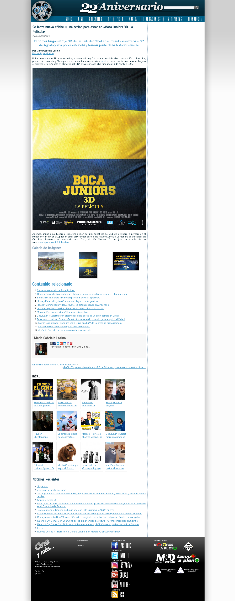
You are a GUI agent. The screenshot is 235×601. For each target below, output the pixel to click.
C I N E (80, 19)
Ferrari (40, 528)
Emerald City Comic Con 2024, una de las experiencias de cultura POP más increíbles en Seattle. (87, 520)
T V (109, 19)
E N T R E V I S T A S (174, 19)
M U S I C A (133, 19)
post (104, 61)
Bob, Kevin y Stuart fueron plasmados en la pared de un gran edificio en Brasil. (78, 315)
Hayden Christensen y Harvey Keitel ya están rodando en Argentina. (73, 304)
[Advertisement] (176, 45)
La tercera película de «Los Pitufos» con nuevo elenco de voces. (70, 308)
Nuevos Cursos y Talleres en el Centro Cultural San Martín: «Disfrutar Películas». (78, 531)
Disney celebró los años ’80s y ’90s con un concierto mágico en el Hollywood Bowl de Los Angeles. (89, 513)
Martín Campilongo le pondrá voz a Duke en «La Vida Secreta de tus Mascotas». (80, 323)
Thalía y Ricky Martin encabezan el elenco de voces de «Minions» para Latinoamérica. (82, 294)
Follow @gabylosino (43, 53)
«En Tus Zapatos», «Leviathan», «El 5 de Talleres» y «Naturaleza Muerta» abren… (104, 367)
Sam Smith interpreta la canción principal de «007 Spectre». (68, 297)
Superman (42, 486)
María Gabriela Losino (50, 338)
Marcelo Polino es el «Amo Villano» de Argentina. (63, 312)
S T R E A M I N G (95, 19)
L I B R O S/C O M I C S (152, 19)
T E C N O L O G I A (194, 19)
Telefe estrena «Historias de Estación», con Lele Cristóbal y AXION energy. (76, 510)
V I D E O (120, 19)
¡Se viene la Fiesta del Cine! (51, 490)
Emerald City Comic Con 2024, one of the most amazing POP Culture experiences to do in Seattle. (88, 524)
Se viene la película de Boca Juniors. (56, 290)
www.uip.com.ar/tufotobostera (54, 242)
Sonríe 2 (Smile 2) (46, 500)
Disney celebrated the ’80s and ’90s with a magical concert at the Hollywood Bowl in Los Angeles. (89, 517)
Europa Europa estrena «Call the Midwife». (54, 364)
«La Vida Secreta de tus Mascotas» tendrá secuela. (65, 330)
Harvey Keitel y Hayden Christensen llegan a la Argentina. (67, 301)
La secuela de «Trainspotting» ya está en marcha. (64, 326)
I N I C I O (68, 19)
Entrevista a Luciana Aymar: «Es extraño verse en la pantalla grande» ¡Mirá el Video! (81, 319)
